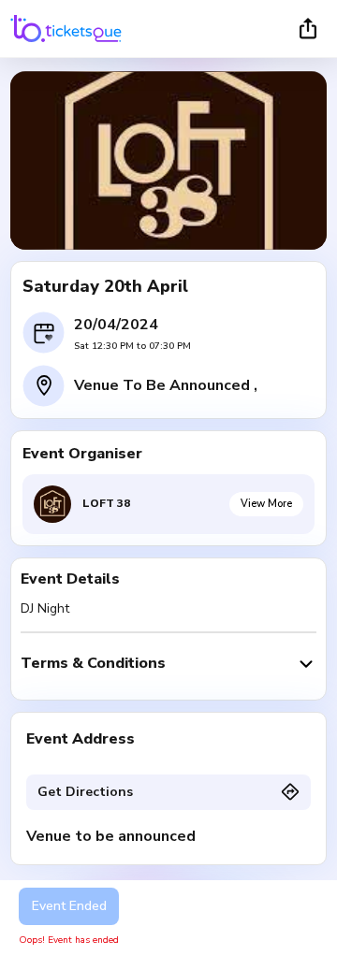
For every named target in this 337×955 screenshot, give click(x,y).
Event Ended (69, 906)
